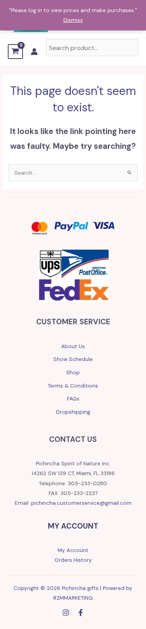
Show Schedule (73, 359)
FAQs (73, 398)
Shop (73, 372)
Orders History (73, 559)
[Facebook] (80, 612)
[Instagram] (65, 612)
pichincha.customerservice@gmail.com (81, 502)
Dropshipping (73, 411)
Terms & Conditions (73, 385)
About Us (73, 346)
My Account (73, 550)
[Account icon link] (34, 51)
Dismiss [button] (73, 19)
